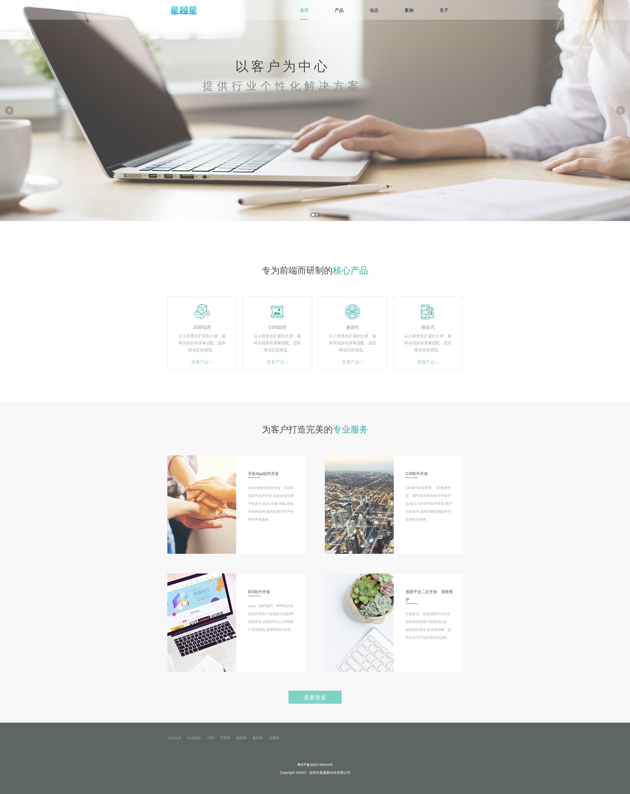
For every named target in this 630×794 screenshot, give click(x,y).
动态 (374, 10)
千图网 (225, 737)
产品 (339, 10)
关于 (444, 10)
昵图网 (241, 737)
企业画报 (194, 737)
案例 (409, 10)
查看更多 (315, 697)
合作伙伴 (174, 737)
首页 (304, 10)
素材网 (257, 737)
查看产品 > (202, 361)
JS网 (210, 737)
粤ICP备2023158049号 (315, 764)
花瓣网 (274, 737)
